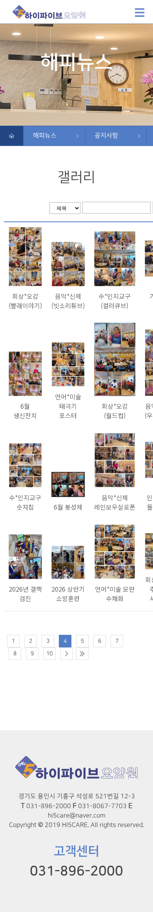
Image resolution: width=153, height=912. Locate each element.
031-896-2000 (76, 871)
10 (49, 653)
